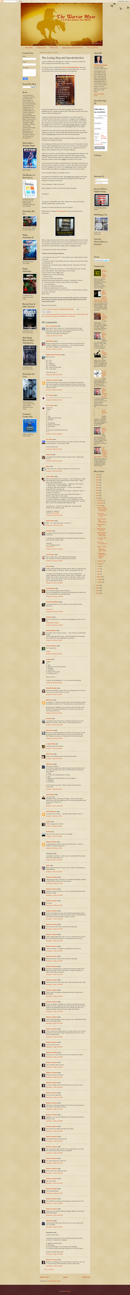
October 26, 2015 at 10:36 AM (54, 515)
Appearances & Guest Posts (72, 47)
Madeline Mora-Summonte (54, 354)
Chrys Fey (49, 454)
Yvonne (48, 651)
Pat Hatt (48, 831)
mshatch (48, 659)
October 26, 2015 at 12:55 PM (54, 625)
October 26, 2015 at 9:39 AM (54, 461)
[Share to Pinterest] (50, 312)
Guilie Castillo (50, 476)
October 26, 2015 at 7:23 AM (54, 335)
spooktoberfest (62, 316)
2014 (97, 585)
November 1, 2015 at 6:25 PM (54, 974)
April (98, 574)
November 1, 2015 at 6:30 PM (54, 1087)
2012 (97, 590)
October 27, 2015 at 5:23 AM (54, 758)
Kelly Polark (49, 754)
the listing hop (71, 316)
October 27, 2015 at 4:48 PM (54, 836)
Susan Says (49, 609)
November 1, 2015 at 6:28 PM (54, 1037)
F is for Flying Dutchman (104, 412)
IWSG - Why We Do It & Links (104, 430)
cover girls (47, 316)
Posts (98, 179)
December (100, 500)
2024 (97, 474)
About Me (29, 47)
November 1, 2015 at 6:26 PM (54, 996)
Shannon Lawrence (51, 877)
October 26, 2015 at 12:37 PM (54, 611)
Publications (41, 47)
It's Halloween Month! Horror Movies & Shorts (101, 555)
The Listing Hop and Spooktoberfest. (104, 316)
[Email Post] (77, 309)
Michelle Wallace (51, 630)
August (99, 563)
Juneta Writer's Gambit (52, 622)
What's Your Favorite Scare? (102, 543)
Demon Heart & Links (101, 525)
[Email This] (43, 312)
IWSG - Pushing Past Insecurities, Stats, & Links (104, 392)
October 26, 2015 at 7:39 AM (54, 349)
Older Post (86, 1277)
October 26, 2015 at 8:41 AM (54, 374)
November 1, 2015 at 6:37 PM (54, 1097)
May (98, 571)
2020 (97, 485)
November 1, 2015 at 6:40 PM (54, 1141)
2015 (97, 498)
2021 (97, 482)
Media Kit (54, 47)
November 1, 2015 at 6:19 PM (54, 883)
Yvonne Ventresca (51, 646)
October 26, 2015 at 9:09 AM (54, 434)
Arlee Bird (49, 531)
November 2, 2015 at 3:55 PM (54, 1227)
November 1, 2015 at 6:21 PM (54, 919)
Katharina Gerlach (51, 842)
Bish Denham (81, 314)
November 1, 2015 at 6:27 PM (54, 1011)
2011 (97, 593)
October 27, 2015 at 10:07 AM (54, 806)
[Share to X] (46, 312)
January (99, 582)
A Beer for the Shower (52, 380)
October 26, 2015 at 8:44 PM (54, 694)
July (98, 566)
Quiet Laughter (55, 513)
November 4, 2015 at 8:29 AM (54, 1254)
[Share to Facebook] (48, 312)
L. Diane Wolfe (50, 744)
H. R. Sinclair (50, 395)
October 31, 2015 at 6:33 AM (54, 871)
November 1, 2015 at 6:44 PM (54, 1215)
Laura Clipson (50, 554)
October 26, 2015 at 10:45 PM (54, 738)
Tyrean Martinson (51, 811)
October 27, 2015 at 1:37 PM (54, 816)
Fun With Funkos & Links (101, 538)
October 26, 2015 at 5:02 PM (54, 654)
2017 (97, 493)
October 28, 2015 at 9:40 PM (54, 860)
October (99, 505)
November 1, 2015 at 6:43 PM (54, 1193)
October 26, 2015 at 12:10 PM (54, 596)
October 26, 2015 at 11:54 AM (54, 561)
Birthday (96, 134)
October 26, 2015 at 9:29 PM (54, 713)
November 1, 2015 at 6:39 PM (54, 1131)
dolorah (48, 566)
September (100, 561)
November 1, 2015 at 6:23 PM (54, 940)
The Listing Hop (61, 211)
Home (65, 1277)
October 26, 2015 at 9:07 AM (54, 400)
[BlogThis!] (44, 312)
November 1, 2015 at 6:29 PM (54, 1057)
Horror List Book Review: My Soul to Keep (101, 534)
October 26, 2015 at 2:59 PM (54, 640)
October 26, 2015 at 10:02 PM (54, 725)
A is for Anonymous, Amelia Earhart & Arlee (104, 273)
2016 (97, 495)
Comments (99, 182)
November (100, 503)
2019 (97, 487)
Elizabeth (49, 718)
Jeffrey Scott (49, 764)
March (99, 576)
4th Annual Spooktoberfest (70, 67)
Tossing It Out (50, 546)
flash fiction (54, 316)
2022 (97, 480)
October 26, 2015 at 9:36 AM (54, 449)
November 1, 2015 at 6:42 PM (54, 1153)
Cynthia (48, 821)
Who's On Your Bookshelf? (101, 529)
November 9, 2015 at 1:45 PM (54, 1266)
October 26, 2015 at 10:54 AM (54, 549)
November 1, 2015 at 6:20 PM (54, 905)
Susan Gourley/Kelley (52, 602)
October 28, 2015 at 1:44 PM (54, 848)
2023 (97, 477)
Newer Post (44, 1277)
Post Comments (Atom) (54, 1281)
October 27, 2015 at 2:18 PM (54, 826)
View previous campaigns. (104, 137)
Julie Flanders (50, 794)
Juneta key (49, 617)
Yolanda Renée (50, 588)
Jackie (48, 865)
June (98, 569)
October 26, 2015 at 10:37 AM (54, 525)
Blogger (68, 1291)
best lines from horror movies (69, 314)
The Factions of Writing (104, 353)
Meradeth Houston (51, 688)
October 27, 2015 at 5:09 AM (54, 748)
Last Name (97, 128)
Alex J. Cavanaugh (51, 326)
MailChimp (99, 144)
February (100, 579)
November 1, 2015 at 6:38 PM (54, 1121)
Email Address (99, 118)
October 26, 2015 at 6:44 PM (54, 682)
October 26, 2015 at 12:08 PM (54, 583)
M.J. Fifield (49, 439)
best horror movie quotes (53, 314)
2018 (97, 490)
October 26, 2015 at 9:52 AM (54, 471)
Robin (48, 466)
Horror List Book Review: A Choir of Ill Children (102, 509)
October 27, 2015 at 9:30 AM (54, 789)
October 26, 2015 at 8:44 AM (54, 390)
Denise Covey (50, 730)
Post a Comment (48, 1269)
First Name (97, 123)
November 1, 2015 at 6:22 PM (54, 929)
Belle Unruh (49, 700)
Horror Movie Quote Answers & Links (102, 515)
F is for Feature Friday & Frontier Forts (104, 373)
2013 (97, 588)
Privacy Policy (93, 47)
